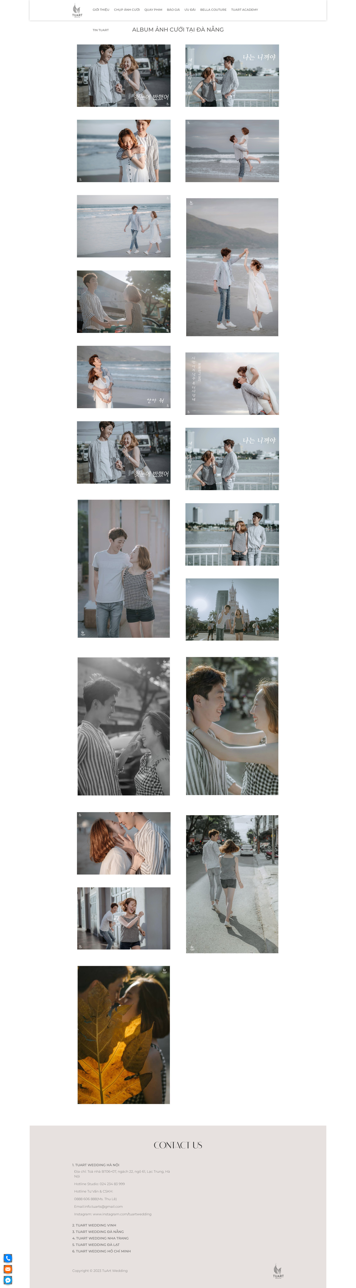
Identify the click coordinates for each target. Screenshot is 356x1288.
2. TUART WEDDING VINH (94, 1225)
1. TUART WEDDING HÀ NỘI (95, 1165)
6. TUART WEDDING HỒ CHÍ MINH (101, 1251)
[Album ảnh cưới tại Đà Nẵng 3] (123, 226)
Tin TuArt (101, 30)
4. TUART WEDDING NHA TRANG (100, 1238)
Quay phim (153, 9)
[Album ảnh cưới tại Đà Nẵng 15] (232, 884)
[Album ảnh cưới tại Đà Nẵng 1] (123, 151)
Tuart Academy (244, 9)
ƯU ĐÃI (190, 9)
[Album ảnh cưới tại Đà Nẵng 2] (232, 151)
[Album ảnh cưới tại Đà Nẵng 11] (232, 534)
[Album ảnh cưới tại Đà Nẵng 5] (123, 302)
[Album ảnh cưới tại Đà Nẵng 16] (123, 843)
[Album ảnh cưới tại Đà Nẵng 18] (123, 1035)
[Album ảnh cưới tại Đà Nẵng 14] (123, 726)
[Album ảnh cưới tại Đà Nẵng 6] (123, 377)
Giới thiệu (101, 9)
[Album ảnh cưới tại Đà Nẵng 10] (123, 569)
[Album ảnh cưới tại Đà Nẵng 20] (123, 76)
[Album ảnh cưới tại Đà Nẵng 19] (232, 76)
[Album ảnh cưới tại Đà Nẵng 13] (232, 726)
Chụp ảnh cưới (127, 9)
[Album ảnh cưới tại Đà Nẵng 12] (232, 609)
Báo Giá (173, 9)
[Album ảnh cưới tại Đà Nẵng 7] (232, 384)
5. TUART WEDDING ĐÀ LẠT (96, 1245)
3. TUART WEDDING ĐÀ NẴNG (98, 1232)
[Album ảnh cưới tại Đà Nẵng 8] (123, 452)
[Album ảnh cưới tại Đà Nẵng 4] (232, 267)
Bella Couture (213, 9)
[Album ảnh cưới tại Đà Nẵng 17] (123, 918)
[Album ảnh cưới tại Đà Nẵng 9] (232, 459)
